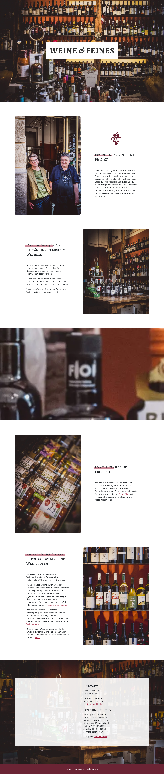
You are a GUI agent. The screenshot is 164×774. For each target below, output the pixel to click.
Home (68, 769)
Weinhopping (32, 624)
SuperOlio (123, 494)
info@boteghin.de (93, 704)
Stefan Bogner (100, 736)
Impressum (79, 769)
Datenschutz (92, 769)
